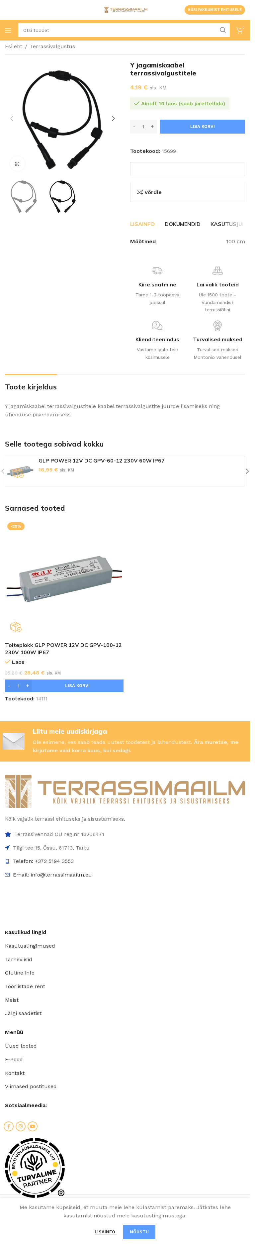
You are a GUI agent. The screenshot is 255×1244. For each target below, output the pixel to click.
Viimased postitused (31, 1086)
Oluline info (20, 973)
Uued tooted (21, 1046)
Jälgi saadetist (23, 1013)
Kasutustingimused (30, 946)
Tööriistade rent (25, 986)
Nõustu (139, 1231)
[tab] (142, 224)
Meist (12, 1000)
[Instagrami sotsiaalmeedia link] (21, 1126)
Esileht (13, 46)
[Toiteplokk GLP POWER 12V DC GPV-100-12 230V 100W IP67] (64, 579)
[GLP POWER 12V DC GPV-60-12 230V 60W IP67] (20, 471)
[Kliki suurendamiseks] (17, 163)
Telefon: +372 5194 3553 (43, 861)
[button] (11, 118)
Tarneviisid (18, 959)
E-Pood (14, 1059)
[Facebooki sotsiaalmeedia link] (9, 1126)
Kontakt (15, 1073)
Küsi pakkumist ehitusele (215, 10)
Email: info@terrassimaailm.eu (52, 875)
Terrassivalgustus (52, 46)
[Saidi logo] (125, 9)
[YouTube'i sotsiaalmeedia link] (33, 1126)
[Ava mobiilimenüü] (8, 30)
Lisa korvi (202, 126)
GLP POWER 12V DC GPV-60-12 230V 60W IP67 (102, 460)
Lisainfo (106, 1231)
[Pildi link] (125, 791)
